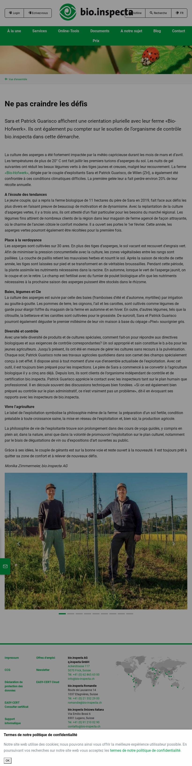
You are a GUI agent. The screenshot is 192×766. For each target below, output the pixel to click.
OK (8, 760)
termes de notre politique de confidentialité (145, 750)
